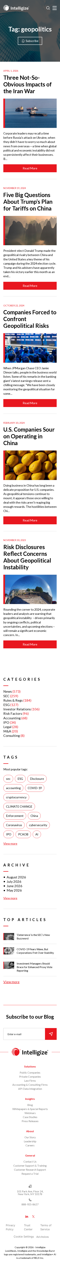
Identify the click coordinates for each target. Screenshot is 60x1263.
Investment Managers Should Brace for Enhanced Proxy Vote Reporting (34, 967)
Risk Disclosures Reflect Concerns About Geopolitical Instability (27, 556)
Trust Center (28, 1227)
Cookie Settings (24, 1236)
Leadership (30, 1141)
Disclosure (37, 778)
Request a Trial (30, 1173)
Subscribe (32, 41)
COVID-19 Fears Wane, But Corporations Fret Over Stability (35, 951)
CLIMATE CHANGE (19, 806)
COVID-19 (35, 788)
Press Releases (30, 1121)
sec (8, 778)
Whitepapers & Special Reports (30, 1108)
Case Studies (30, 1117)
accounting (13, 788)
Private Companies (30, 1076)
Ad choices (42, 1236)
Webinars (30, 1113)
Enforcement (15, 816)
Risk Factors (12, 713)
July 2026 (14, 881)
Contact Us (30, 1161)
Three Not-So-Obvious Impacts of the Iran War (27, 84)
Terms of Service (46, 1227)
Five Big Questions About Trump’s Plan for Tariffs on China (27, 201)
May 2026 (14, 890)
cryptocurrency (16, 797)
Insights (30, 1098)
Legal (7, 727)
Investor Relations (17, 709)
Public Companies (30, 1072)
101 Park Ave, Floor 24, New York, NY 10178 (30, 1193)
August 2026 (16, 877)
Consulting (11, 735)
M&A (7, 731)
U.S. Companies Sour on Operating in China (29, 436)
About (30, 1131)
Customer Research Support (30, 1169)
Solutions (30, 1066)
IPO (6, 722)
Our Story (30, 1137)
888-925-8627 (30, 1204)
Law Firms (30, 1080)
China (34, 816)
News (7, 691)
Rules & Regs (13, 700)
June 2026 (14, 886)
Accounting (12, 718)
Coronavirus (14, 825)
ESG (6, 705)
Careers (30, 1145)
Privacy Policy (10, 1227)
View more (10, 843)
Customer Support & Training (30, 1165)
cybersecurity (38, 825)
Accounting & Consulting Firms (30, 1084)
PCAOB (23, 834)
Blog (30, 1104)
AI (36, 834)
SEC (6, 696)
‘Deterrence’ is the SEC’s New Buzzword (33, 936)
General (30, 1155)
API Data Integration (30, 1088)
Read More (30, 168)
